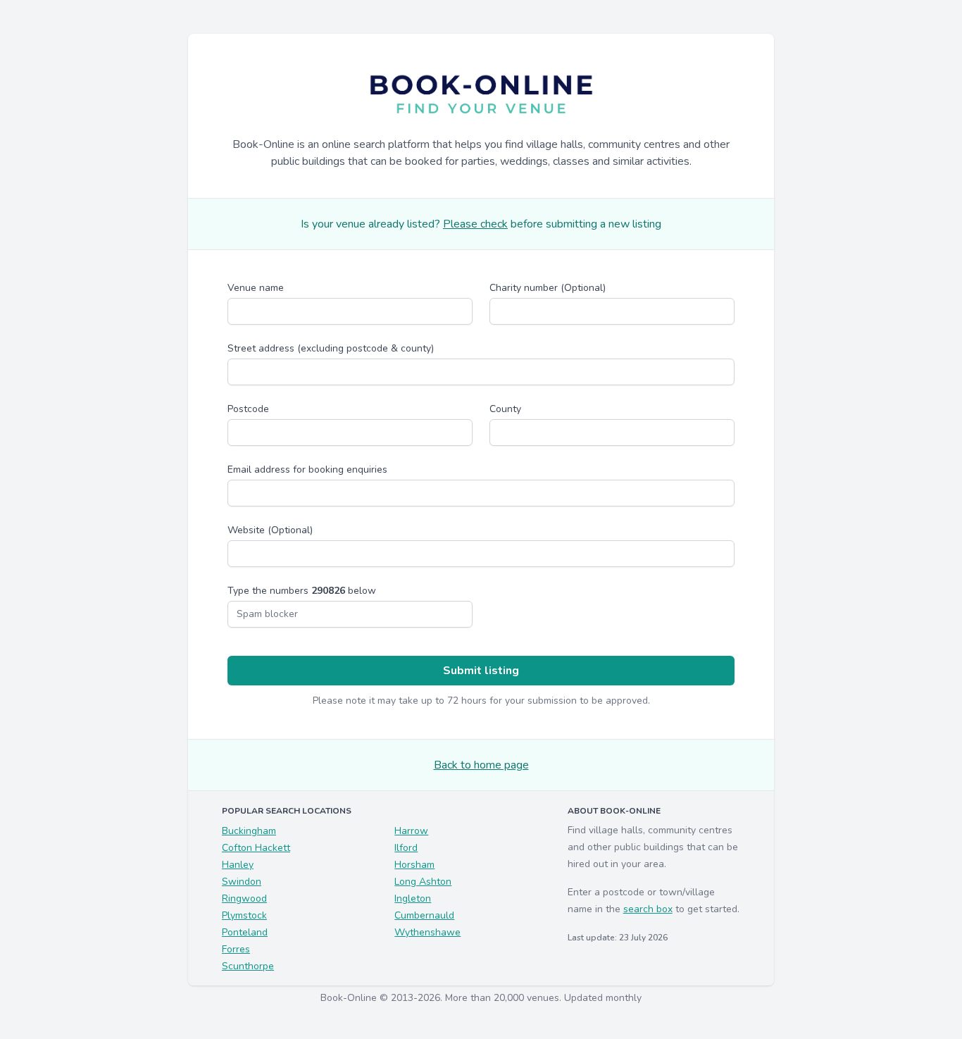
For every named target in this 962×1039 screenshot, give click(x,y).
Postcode (248, 409)
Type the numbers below (301, 590)
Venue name (255, 287)
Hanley (238, 864)
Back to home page (481, 765)
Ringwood (244, 898)
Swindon (241, 881)
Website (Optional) (270, 530)
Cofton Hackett (256, 847)
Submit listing (481, 670)
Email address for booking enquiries (307, 469)
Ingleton (412, 898)
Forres (236, 949)
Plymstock (244, 915)
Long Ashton (422, 881)
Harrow (411, 831)
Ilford (406, 847)
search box (648, 909)
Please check (475, 224)
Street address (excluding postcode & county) (330, 348)
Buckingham (249, 831)
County (505, 409)
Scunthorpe (248, 966)
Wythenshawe (427, 932)
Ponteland (245, 932)
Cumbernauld (424, 915)
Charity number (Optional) (547, 287)
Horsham (414, 864)
